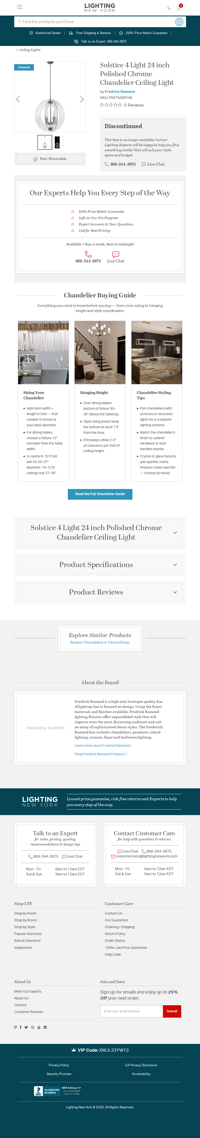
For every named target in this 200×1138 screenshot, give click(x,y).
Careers (20, 1005)
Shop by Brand (25, 920)
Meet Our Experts (27, 991)
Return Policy (115, 934)
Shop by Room (25, 913)
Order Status (115, 940)
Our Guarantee (116, 920)
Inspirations (23, 948)
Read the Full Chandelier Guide (100, 494)
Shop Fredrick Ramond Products (100, 754)
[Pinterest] (15, 1027)
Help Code (113, 954)
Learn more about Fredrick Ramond (102, 745)
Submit (172, 1011)
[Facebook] (20, 1027)
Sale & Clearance (27, 940)
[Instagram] (33, 1027)
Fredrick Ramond (120, 92)
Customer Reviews (28, 1012)
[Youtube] (39, 1027)
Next (82, 99)
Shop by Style (24, 927)
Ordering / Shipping (120, 927)
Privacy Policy (59, 1065)
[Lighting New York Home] (100, 8)
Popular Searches (28, 934)
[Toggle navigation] (19, 8)
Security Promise (59, 1074)
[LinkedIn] (45, 1027)
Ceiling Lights (29, 49)
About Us (21, 998)
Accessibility (141, 1074)
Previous (18, 99)
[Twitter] (26, 1027)
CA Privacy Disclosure (141, 1065)
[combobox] (100, 21)
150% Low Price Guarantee (126, 948)
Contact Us (113, 913)
